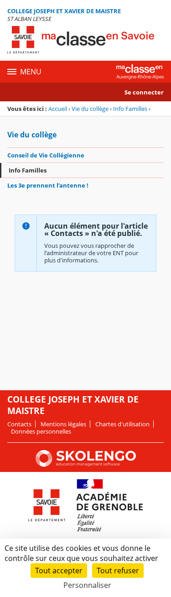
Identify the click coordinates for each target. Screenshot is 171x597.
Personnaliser (87, 585)
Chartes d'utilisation (122, 424)
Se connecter (144, 92)
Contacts (19, 424)
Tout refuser (118, 571)
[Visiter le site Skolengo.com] (86, 465)
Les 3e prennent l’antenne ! (47, 185)
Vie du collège (90, 109)
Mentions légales (63, 424)
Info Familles (130, 109)
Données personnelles (41, 431)
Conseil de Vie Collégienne (45, 155)
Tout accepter (59, 571)
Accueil (57, 109)
